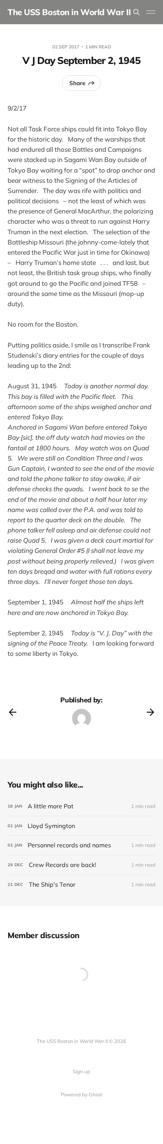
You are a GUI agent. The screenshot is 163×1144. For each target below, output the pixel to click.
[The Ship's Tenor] (81, 884)
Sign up (81, 1071)
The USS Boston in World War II (69, 12)
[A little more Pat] (81, 806)
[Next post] (150, 712)
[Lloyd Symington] (81, 826)
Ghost (95, 1094)
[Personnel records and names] (81, 845)
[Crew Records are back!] (81, 865)
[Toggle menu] (151, 12)
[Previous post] (12, 712)
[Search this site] (136, 12)
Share (77, 83)
